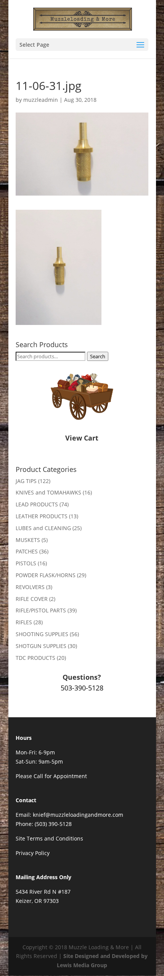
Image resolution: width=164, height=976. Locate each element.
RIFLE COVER (32, 598)
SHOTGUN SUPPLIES (41, 646)
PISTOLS (26, 563)
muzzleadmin (40, 99)
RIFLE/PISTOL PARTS (41, 610)
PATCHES (27, 551)
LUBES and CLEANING (43, 528)
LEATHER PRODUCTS (42, 516)
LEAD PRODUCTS (37, 504)
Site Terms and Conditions (49, 838)
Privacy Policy (33, 853)
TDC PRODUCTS (35, 657)
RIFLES (24, 622)
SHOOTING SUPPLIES (42, 634)
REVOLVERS (30, 587)
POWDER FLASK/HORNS (46, 575)
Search (97, 356)
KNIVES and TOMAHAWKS (48, 492)
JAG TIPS (26, 481)
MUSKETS (28, 539)
